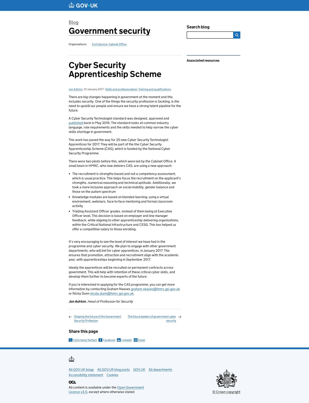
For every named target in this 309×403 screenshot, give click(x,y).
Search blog (198, 26)
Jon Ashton (76, 89)
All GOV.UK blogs (81, 369)
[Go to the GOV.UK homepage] (83, 5)
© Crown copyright (226, 392)
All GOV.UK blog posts (113, 369)
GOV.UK (139, 369)
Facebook (109, 340)
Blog (74, 22)
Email (141, 340)
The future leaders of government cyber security (152, 318)
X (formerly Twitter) (85, 340)
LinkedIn (126, 340)
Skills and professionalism (121, 89)
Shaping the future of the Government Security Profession (97, 318)
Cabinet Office (117, 44)
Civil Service (99, 44)
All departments (160, 369)
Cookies (112, 375)
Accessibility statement (86, 375)
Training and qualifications (154, 89)
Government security (109, 31)
